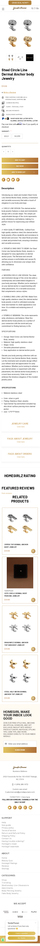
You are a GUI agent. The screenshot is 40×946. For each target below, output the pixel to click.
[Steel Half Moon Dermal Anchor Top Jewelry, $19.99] (20, 670)
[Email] (8, 180)
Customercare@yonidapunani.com (20, 792)
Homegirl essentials (10, 847)
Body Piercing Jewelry (11, 891)
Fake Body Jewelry (10, 893)
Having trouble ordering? (13, 841)
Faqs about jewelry (19, 438)
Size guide (6, 825)
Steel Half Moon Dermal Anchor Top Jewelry (15, 693)
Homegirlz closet (9, 844)
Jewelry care (19, 423)
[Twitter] (13, 180)
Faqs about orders (20, 454)
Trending (6, 883)
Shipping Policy (8, 836)
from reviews (7, 493)
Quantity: (6, 147)
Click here (21, 427)
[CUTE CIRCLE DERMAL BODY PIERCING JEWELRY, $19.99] (20, 572)
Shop (4, 880)
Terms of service (9, 830)
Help (4, 822)
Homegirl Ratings (9, 863)
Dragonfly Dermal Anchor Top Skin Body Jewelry (16, 644)
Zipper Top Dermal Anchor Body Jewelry (16, 546)
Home (4, 858)
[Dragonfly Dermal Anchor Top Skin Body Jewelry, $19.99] (20, 621)
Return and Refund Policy (13, 833)
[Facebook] (3, 180)
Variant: (6, 131)
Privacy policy (8, 828)
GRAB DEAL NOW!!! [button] (19, 3)
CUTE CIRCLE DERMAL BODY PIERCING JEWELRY (15, 594)
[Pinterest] (18, 180)
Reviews (5, 866)
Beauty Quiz (7, 861)
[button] (9, 92)
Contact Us (6, 838)
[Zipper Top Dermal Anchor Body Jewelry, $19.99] (20, 523)
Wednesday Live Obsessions (15, 885)
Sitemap (5, 869)
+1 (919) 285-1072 (21, 784)
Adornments (7, 888)
